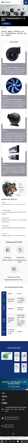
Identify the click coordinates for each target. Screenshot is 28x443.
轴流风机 (4, 97)
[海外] (2, 441)
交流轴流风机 (9, 81)
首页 (2, 27)
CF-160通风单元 (10, 152)
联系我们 (6, 23)
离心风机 (4, 65)
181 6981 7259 (9, 427)
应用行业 (4, 396)
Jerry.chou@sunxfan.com (12, 419)
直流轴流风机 (9, 83)
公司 (3, 400)
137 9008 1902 (9, 425)
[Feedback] (22, 441)
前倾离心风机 (9, 50)
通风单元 (4, 164)
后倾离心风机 (9, 53)
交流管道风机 (9, 118)
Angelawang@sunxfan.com (12, 417)
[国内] (6, 441)
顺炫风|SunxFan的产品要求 (14, 242)
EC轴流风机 (9, 86)
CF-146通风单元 (10, 150)
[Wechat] (18, 441)
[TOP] (26, 441)
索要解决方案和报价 (14, 386)
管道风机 (4, 130)
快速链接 (4, 403)
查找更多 (8, 57)
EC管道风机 (9, 116)
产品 (5, 27)
